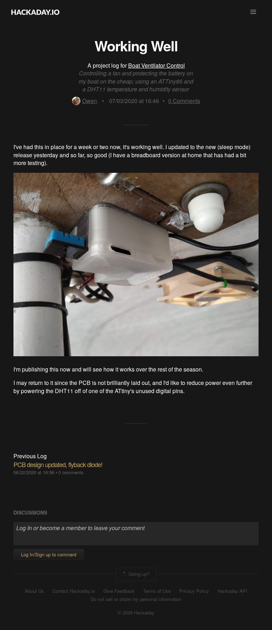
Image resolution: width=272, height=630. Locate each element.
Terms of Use (157, 591)
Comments (184, 101)
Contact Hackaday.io (73, 591)
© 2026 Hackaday (136, 612)
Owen (89, 101)
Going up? (138, 573)
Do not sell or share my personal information (136, 599)
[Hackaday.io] (35, 12)
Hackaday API (232, 591)
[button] (253, 12)
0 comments (70, 472)
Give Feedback (119, 591)
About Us (34, 591)
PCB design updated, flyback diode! (57, 464)
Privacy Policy (194, 591)
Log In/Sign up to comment (48, 554)
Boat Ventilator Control (156, 65)
